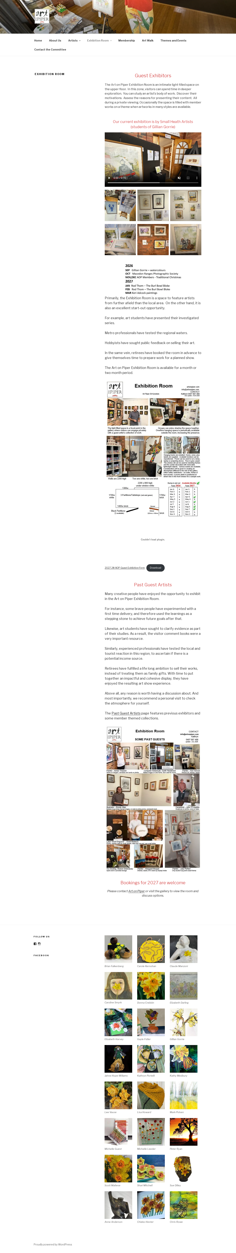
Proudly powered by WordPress (53, 1244)
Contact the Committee (50, 49)
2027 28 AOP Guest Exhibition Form (125, 567)
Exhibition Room (98, 40)
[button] (121, 951)
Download (155, 567)
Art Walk (147, 40)
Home (38, 40)
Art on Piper (136, 891)
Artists (73, 40)
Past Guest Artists (126, 713)
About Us (55, 40)
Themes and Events (173, 40)
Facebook (41, 955)
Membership (126, 40)
